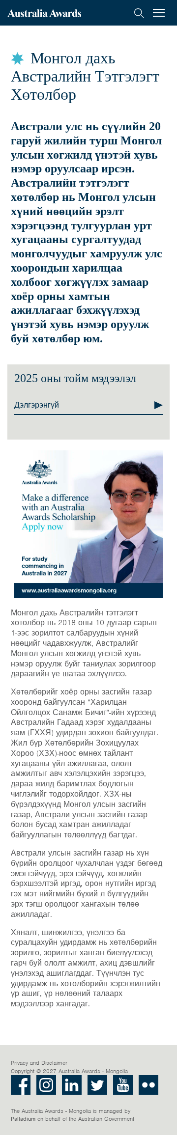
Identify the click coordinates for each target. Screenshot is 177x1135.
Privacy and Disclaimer (39, 1063)
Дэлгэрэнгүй (36, 405)
